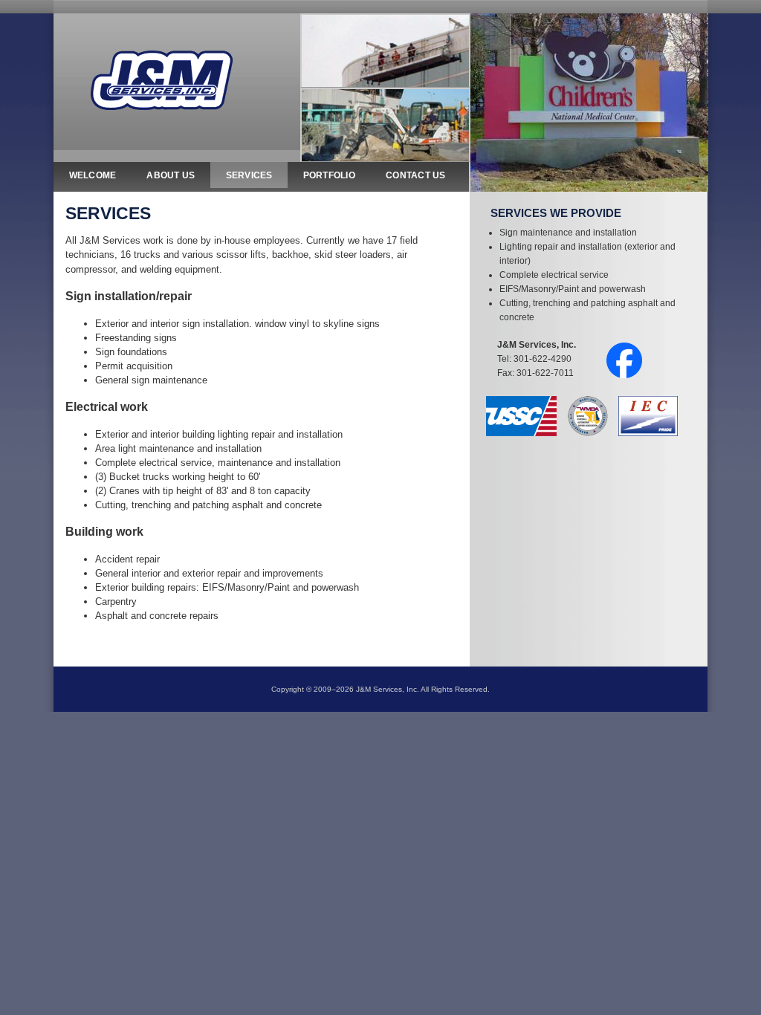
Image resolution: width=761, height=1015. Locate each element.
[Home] (162, 79)
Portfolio (329, 175)
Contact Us (416, 175)
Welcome (93, 175)
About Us (170, 175)
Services (249, 175)
